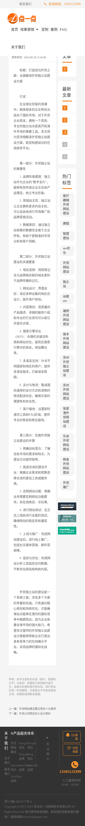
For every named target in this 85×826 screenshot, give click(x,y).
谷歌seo (66, 298)
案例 (54, 29)
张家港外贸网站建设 (66, 417)
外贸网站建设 (66, 267)
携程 (66, 223)
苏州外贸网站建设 (66, 392)
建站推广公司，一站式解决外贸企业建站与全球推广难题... (70, 144)
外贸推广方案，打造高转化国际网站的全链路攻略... (70, 156)
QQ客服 (74, 737)
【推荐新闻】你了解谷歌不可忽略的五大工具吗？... (70, 69)
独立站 (66, 284)
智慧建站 (66, 236)
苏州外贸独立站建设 (66, 366)
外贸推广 (66, 485)
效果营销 (27, 29)
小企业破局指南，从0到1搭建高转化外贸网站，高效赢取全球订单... (70, 120)
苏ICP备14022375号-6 (18, 801)
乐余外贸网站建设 (66, 443)
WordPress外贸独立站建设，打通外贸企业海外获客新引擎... (70, 132)
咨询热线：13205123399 (64, 4)
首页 (14, 29)
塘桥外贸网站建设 (66, 317)
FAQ (63, 29)
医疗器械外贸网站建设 (66, 204)
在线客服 (75, 750)
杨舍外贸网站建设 (66, 466)
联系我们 (25, 4)
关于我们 (18, 47)
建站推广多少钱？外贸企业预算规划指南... (70, 108)
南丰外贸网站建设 (66, 341)
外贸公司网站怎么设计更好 (35, 713)
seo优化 (66, 250)
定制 (44, 29)
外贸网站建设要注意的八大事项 (37, 708)
